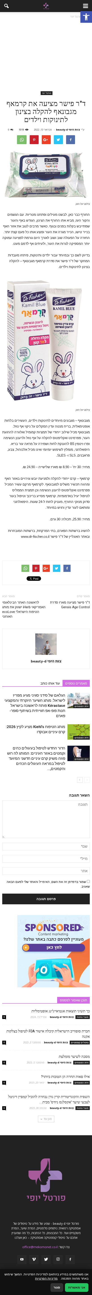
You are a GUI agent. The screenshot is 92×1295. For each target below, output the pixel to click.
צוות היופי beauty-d (68, 129)
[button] (86, 17)
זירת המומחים (81, 706)
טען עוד (48, 1119)
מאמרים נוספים (76, 683)
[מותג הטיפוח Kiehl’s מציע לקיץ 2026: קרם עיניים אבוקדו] (78, 732)
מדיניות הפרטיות (46, 1278)
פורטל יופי (46, 93)
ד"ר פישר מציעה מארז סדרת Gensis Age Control (70, 604)
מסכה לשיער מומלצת (74, 1056)
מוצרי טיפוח (82, 1017)
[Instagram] (58, 1259)
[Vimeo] (33, 1259)
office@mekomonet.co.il (40, 1247)
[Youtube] (21, 1259)
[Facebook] (70, 1259)
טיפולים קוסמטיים (79, 1042)
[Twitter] (46, 1259)
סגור (57, 1287)
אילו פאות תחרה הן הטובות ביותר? (65, 1076)
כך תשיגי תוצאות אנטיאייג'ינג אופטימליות (60, 1011)
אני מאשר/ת (76, 1287)
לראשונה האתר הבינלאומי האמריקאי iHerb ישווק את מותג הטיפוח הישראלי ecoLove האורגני (24, 609)
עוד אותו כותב (50, 683)
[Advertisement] (46, 55)
